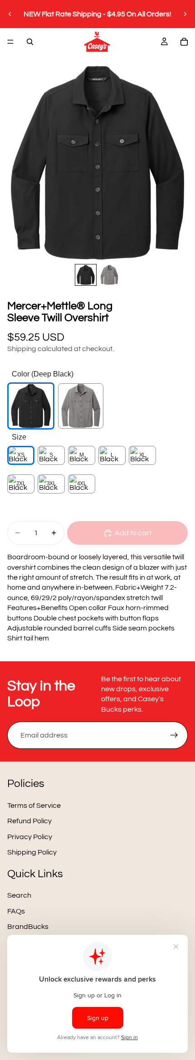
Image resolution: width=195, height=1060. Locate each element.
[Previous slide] (10, 14)
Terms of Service (34, 805)
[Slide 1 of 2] (86, 275)
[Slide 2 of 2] (109, 275)
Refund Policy (29, 821)
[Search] (30, 42)
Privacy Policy (29, 836)
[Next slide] (185, 14)
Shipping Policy (32, 852)
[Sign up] (174, 735)
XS (20, 455)
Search (19, 895)
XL (142, 455)
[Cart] (184, 42)
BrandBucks (28, 926)
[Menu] (10, 41)
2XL (21, 483)
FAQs (16, 911)
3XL (51, 483)
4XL (82, 483)
